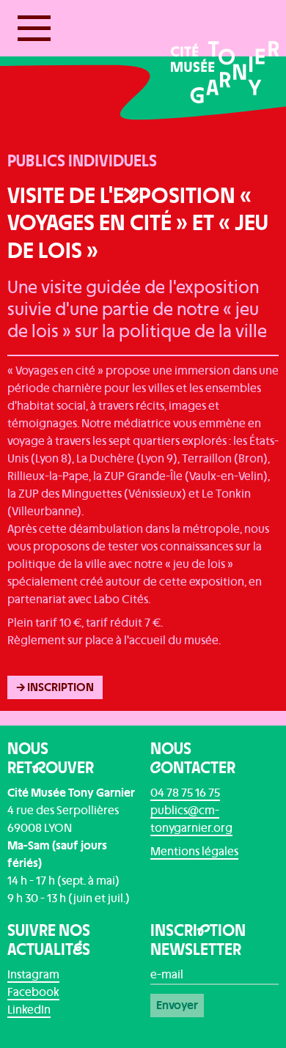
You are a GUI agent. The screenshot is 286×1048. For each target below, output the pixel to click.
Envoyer (177, 1005)
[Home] (225, 62)
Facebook (33, 992)
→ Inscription (55, 687)
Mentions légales (194, 851)
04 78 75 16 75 (185, 793)
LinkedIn (29, 1010)
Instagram (33, 975)
